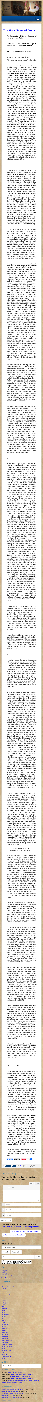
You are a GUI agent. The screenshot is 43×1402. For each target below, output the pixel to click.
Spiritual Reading (7, 1350)
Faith (3, 1299)
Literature (5, 1308)
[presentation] (5, 1187)
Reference (5, 1342)
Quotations (5, 1338)
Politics (4, 1326)
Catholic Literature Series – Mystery (21, 1374)
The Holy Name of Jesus (19, 30)
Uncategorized (6, 1356)
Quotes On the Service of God (11, 1397)
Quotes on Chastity (8, 1395)
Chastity (4, 1291)
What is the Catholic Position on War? (13, 1389)
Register (4, 1270)
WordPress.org (6, 1278)
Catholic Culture (7, 1289)
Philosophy (5, 1324)
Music (3, 1318)
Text (3, 1352)
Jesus (3, 1306)
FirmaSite (10, 1401)
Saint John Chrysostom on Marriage (13, 1393)
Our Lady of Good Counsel (10, 1391)
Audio (3, 1285)
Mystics (4, 1320)
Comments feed (7, 1276)
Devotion (4, 1293)
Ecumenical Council (8, 1295)
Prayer (4, 1330)
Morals (4, 1316)
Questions (5, 1336)
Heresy (4, 1302)
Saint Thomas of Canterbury (14, 1235)
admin (21, 1166)
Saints (3, 1348)
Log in (3, 1272)
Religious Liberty (7, 1344)
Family (4, 1301)
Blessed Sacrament (8, 1287)
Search (38, 1257)
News (3, 1322)
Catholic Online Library (14, 1372)
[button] (5, 1187)
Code (37, 1183)
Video (3, 1358)
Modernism (5, 1314)
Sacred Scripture (7, 1346)
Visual (32, 1183)
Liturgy (4, 1310)
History (4, 1304)
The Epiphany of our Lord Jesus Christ (25, 1231)
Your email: (7, 1244)
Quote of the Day (7, 1340)
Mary (3, 1312)
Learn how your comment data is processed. (21, 1227)
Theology (4, 1354)
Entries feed (5, 1274)
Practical (4, 1328)
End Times (5, 1297)
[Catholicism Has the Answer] (22, 9)
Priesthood (5, 1332)
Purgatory (5, 1334)
